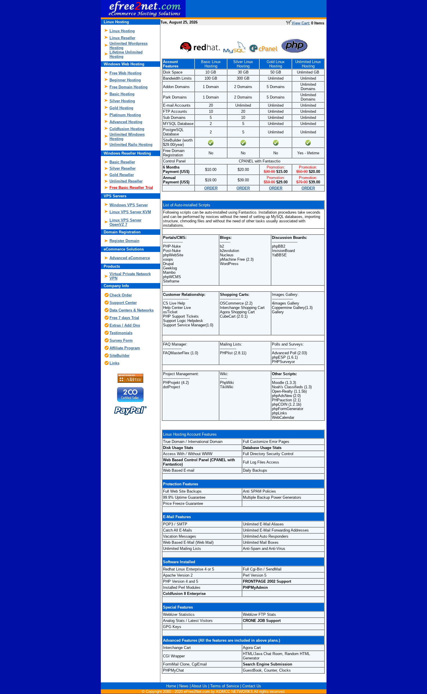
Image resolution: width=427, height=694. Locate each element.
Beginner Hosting (125, 80)
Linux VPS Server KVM (130, 212)
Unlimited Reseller (126, 181)
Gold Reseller (122, 175)
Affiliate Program (125, 348)
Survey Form (121, 340)
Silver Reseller (123, 168)
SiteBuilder (120, 355)
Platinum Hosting (125, 115)
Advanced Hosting (126, 122)
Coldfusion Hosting (127, 129)
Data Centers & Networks (132, 310)
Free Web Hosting (125, 73)
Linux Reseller (122, 38)
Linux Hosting (122, 31)
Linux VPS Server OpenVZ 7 (125, 222)
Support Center (123, 303)
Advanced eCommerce (130, 258)
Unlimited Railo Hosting (131, 144)
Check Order (121, 295)
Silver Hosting (122, 101)
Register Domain (124, 241)
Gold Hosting (121, 108)
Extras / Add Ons (125, 325)
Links (114, 363)
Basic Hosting (122, 94)
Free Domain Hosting (129, 87)
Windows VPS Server (129, 205)
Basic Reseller (122, 162)
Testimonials (121, 333)
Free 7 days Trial (124, 318)
